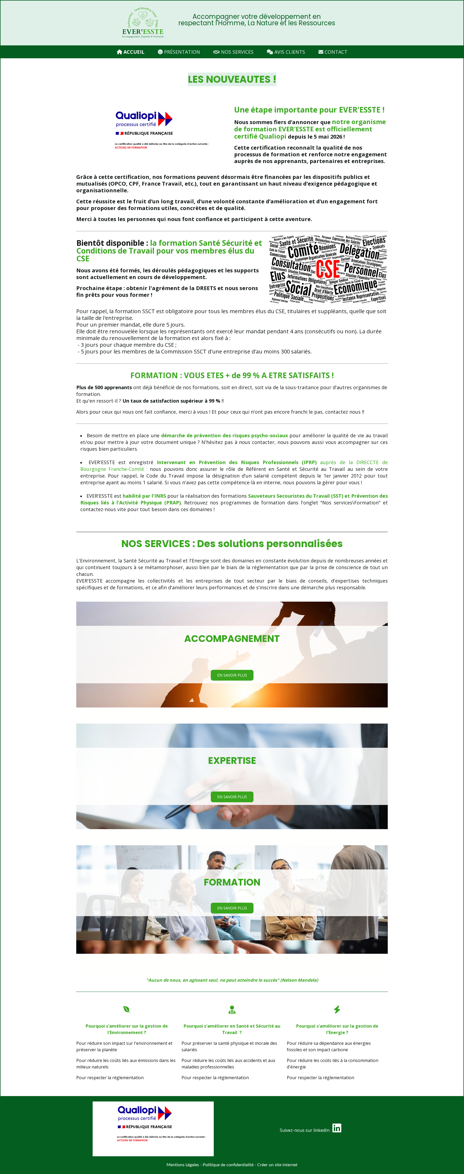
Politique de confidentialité (228, 1165)
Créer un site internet (277, 1165)
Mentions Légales (182, 1165)
